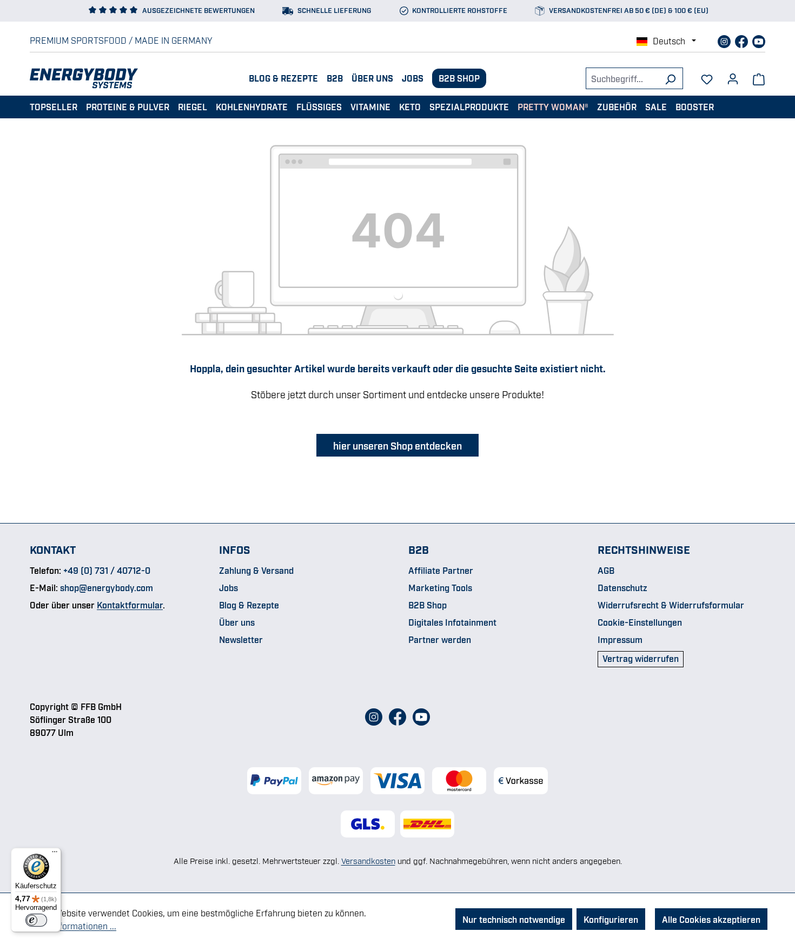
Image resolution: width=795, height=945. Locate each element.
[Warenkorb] (759, 78)
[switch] (36, 920)
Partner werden (439, 639)
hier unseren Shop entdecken (397, 445)
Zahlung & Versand (256, 570)
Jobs (412, 77)
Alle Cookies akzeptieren (711, 919)
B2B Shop (459, 77)
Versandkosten (368, 860)
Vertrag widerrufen (640, 658)
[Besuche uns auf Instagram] (725, 40)
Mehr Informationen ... (73, 925)
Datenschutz (622, 587)
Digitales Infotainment (452, 621)
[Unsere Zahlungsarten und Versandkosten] (397, 781)
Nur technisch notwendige (513, 919)
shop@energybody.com (106, 587)
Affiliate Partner (440, 570)
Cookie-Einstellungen (640, 621)
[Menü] (54, 854)
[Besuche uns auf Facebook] (742, 40)
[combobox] (622, 78)
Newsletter (241, 639)
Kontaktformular (130, 604)
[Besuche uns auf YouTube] (758, 40)
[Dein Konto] (733, 75)
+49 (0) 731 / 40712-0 (106, 570)
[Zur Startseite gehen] (84, 78)
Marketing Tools (440, 587)
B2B (335, 77)
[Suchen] (670, 78)
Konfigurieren (611, 919)
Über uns (372, 77)
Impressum (620, 639)
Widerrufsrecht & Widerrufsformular (671, 604)
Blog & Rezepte (283, 77)
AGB (606, 570)
